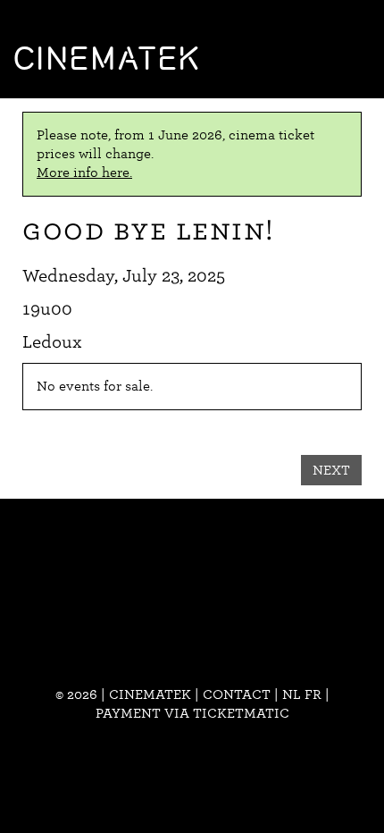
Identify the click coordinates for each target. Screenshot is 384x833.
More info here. (84, 172)
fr (313, 694)
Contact (237, 694)
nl (291, 694)
